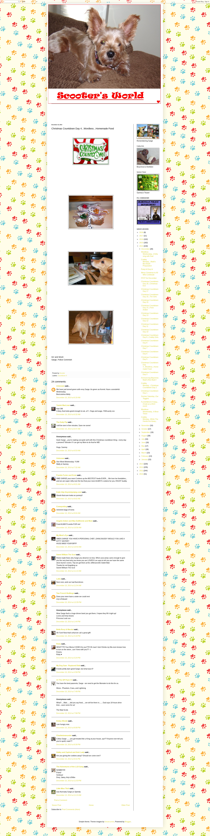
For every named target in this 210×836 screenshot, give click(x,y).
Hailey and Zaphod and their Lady (70, 752)
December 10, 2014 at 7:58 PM (68, 713)
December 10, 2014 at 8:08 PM (68, 728)
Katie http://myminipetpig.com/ (68, 492)
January (144, 459)
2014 (141, 246)
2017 (141, 236)
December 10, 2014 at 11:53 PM (68, 781)
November (145, 425)
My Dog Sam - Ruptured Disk (68, 665)
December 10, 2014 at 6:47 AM (68, 429)
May (143, 446)
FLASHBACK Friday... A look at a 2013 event (149, 404)
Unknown (60, 386)
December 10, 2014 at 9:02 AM (68, 499)
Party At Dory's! (147, 269)
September (145, 432)
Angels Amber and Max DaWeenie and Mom (74, 521)
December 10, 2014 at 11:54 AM (68, 585)
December (145, 249)
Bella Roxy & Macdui (65, 629)
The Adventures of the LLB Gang (70, 767)
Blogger (128, 822)
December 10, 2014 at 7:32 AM (68, 467)
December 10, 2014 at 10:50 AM (68, 527)
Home (91, 805)
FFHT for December (149, 278)
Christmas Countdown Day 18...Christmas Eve (149, 284)
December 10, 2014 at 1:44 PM (68, 622)
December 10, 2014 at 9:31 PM (68, 759)
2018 (141, 232)
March (144, 453)
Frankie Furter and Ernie (66, 475)
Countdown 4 (62, 375)
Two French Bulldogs (65, 593)
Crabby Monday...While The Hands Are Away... (149, 419)
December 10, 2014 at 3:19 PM (68, 636)
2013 (141, 464)
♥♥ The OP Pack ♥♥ (64, 680)
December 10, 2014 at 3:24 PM (68, 658)
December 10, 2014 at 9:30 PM (68, 744)
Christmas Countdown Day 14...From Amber (149, 308)
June (143, 442)
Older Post (125, 805)
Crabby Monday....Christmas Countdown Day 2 (149, 385)
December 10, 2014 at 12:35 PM (68, 602)
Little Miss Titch (62, 788)
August (144, 436)
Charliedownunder (64, 735)
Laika (58, 579)
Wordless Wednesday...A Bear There (149, 412)
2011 (141, 471)
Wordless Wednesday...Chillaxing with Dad (149, 254)
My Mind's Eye (62, 535)
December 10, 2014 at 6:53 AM (68, 450)
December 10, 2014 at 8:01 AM (68, 484)
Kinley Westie (62, 721)
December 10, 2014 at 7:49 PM (68, 691)
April (143, 449)
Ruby (58, 644)
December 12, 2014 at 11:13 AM (68, 795)
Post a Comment (60, 800)
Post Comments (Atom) (71, 809)
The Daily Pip (62, 422)
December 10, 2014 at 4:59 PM (68, 672)
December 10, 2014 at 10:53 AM (68, 547)
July (143, 439)
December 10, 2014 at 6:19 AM (68, 397)
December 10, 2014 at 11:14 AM (68, 571)
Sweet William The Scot (66, 555)
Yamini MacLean (63, 405)
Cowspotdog (61, 506)
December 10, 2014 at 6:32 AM (68, 414)
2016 (141, 239)
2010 (141, 474)
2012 (141, 467)
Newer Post (56, 805)
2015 (141, 243)
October (144, 429)
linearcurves (109, 822)
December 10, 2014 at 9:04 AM (68, 513)
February (145, 456)
